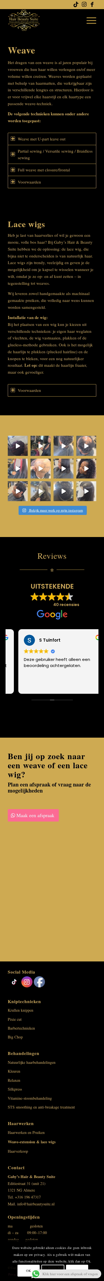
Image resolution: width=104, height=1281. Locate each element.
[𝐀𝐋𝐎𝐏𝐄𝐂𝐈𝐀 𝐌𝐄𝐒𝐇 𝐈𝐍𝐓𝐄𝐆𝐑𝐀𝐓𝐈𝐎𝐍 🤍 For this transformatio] (86, 446)
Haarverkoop (18, 1151)
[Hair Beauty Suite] (43, 20)
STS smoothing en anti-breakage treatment (41, 1107)
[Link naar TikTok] (76, 4)
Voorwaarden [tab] (29, 182)
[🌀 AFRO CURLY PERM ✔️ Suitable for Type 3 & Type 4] (63, 446)
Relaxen (14, 1080)
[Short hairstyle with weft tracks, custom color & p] (40, 446)
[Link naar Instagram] (84, 4)
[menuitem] (88, 20)
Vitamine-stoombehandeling (30, 1098)
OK (28, 1270)
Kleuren (14, 1071)
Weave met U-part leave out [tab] (41, 139)
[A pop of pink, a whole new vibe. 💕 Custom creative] (18, 469)
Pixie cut (15, 1019)
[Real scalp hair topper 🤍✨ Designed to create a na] (40, 491)
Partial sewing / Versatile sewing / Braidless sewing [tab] (55, 154)
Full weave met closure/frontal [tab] (44, 169)
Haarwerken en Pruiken (26, 1132)
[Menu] (88, 20)
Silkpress (15, 1089)
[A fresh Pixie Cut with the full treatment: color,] (18, 446)
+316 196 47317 (28, 1197)
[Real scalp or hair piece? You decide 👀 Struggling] (86, 491)
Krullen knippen (20, 1010)
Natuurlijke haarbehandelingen (31, 1062)
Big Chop (15, 1037)
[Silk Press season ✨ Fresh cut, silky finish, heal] (63, 469)
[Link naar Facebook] (92, 4)
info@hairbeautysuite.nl (36, 1203)
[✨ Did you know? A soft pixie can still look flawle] (18, 491)
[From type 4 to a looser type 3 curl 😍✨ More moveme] (63, 491)
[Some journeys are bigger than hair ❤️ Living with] (40, 469)
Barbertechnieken (21, 1028)
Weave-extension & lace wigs (31, 1142)
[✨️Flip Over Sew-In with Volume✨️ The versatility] (86, 469)
